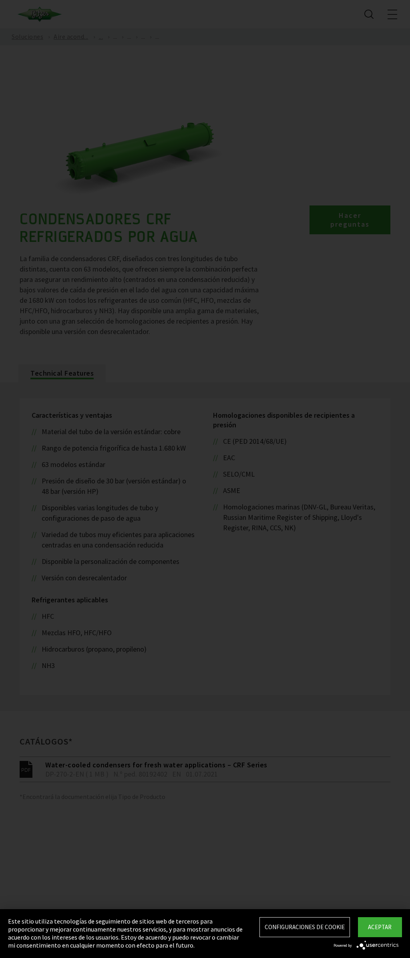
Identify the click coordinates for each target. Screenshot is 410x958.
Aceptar (380, 927)
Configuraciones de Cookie (305, 927)
